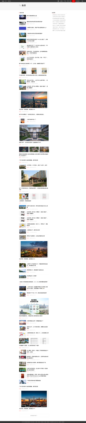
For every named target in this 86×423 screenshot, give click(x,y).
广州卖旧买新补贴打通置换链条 (34, 380)
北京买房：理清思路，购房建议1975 (27, 408)
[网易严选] (65, 1)
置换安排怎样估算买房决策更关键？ (35, 21)
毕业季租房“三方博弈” (32, 275)
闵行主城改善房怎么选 (32, 15)
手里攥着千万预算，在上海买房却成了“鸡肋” (29, 345)
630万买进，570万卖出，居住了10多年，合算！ (37, 165)
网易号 (28, 29)
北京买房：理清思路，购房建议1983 (27, 109)
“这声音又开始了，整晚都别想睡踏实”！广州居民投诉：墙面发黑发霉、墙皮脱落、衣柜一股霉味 (60, 23)
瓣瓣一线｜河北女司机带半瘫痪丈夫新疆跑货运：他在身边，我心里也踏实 (60, 30)
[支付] (68, 1)
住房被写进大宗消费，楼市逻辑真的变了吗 (36, 362)
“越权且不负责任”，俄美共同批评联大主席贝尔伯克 (60, 27)
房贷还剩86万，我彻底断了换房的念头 (35, 270)
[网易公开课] (61, 1)
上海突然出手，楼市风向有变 (33, 230)
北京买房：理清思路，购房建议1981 (27, 258)
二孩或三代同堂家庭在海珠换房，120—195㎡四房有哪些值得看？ (33, 281)
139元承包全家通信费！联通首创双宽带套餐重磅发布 (60, 20)
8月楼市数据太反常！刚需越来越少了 (35, 320)
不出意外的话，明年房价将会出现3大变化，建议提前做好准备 (32, 75)
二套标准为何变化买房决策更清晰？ (35, 33)
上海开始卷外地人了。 (32, 119)
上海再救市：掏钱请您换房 (25, 200)
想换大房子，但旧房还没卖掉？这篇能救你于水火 (30, 142)
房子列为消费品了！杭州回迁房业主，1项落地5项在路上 (31, 114)
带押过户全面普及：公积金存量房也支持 (36, 235)
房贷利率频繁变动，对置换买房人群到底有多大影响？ (31, 315)
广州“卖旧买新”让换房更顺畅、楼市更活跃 (28, 160)
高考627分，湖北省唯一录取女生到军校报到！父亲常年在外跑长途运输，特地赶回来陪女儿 (60, 25)
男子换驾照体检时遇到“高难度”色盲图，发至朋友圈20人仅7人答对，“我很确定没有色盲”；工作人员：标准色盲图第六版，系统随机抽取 (60, 18)
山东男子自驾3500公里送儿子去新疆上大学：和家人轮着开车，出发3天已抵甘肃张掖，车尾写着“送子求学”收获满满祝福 (60, 16)
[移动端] (58, 1)
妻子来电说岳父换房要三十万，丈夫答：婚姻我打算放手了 (32, 63)
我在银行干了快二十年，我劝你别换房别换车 (37, 292)
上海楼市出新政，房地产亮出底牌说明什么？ (37, 27)
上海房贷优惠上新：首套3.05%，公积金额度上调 (37, 332)
